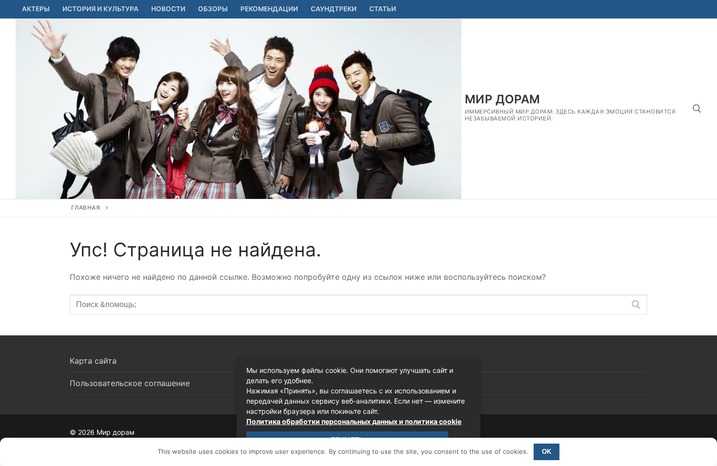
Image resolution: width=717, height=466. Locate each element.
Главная (85, 207)
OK (546, 451)
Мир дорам (502, 99)
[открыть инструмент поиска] (697, 108)
